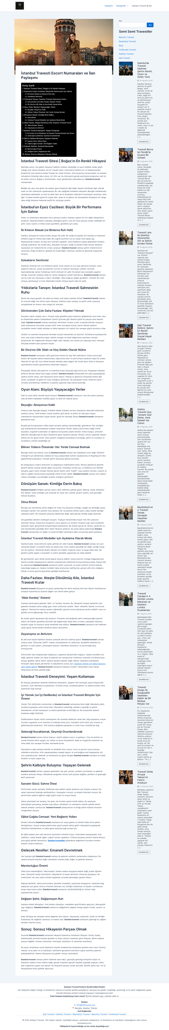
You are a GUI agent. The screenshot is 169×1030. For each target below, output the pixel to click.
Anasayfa (109, 6)
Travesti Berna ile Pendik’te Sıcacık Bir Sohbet (145, 153)
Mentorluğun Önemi (34, 149)
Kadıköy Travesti (126, 54)
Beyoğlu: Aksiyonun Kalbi (37, 110)
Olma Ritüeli (31, 117)
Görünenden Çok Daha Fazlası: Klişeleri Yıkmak (44, 102)
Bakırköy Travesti (126, 37)
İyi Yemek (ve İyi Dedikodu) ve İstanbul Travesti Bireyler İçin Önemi (50, 133)
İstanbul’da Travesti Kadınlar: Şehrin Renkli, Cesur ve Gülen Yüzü (144, 70)
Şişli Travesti (124, 58)
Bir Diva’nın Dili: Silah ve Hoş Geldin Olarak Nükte (45, 104)
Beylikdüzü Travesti (127, 41)
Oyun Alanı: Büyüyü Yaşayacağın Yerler (39, 107)
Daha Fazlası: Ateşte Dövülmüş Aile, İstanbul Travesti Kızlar (47, 123)
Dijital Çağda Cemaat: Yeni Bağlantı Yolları (42, 144)
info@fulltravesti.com (86, 1005)
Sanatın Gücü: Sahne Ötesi (36, 141)
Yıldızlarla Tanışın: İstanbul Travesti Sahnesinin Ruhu (45, 99)
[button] (127, 5)
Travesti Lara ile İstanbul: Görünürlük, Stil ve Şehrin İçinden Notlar (145, 238)
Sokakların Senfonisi (35, 96)
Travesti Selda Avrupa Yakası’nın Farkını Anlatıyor (145, 777)
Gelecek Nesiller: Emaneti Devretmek (38, 146)
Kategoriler (121, 6)
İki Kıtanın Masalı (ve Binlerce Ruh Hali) (41, 94)
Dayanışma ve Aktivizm (36, 128)
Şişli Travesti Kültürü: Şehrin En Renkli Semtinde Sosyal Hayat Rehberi (145, 332)
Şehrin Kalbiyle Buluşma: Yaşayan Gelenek (41, 138)
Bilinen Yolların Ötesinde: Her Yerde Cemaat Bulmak (46, 112)
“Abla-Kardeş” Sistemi (35, 125)
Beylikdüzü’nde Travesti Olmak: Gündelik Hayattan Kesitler (145, 514)
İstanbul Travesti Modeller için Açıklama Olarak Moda (46, 120)
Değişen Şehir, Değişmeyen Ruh (39, 151)
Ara (120, 21)
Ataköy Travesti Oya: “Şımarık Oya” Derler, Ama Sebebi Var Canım (144, 416)
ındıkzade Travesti (118, 1014)
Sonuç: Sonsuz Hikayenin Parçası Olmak (41, 154)
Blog (121, 45)
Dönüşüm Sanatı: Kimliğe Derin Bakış (39, 115)
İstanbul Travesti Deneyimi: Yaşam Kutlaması (41, 131)
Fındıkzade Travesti (127, 50)
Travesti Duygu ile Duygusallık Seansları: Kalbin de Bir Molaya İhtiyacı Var (144, 695)
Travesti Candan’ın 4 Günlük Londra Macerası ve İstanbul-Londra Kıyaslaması (145, 601)
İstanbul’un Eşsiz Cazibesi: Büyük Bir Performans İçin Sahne (48, 91)
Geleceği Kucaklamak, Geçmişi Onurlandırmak (44, 136)
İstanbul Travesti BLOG (142, 6)
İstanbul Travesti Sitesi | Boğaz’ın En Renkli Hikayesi (44, 88)
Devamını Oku (144, 142)
